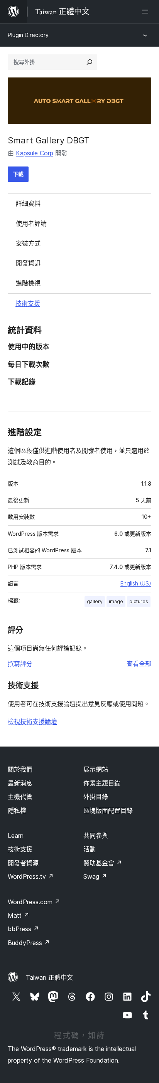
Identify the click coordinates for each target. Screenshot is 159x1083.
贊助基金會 (102, 863)
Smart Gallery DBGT (49, 140)
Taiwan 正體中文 (49, 977)
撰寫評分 (20, 664)
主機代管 (20, 796)
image (116, 601)
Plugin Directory (28, 35)
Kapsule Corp (34, 153)
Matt (18, 915)
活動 (89, 849)
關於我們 (20, 769)
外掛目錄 (95, 796)
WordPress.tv (31, 876)
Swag (95, 876)
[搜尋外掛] (89, 62)
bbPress (23, 929)
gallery (95, 601)
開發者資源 (23, 863)
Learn (16, 835)
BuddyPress (29, 943)
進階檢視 (28, 283)
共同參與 (95, 835)
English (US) (135, 583)
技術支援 (27, 303)
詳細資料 (28, 203)
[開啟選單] (146, 11)
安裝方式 (28, 243)
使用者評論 (31, 223)
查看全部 (139, 664)
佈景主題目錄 (101, 783)
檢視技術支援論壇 (32, 721)
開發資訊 (28, 263)
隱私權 (17, 810)
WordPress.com (34, 902)
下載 (18, 174)
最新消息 (20, 783)
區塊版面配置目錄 (108, 810)
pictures (138, 601)
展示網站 (95, 769)
